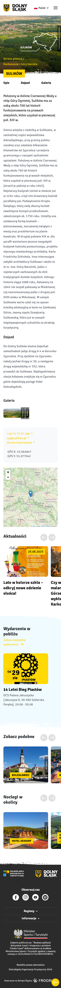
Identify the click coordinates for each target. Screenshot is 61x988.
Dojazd (25, 83)
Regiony (29, 911)
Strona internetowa (19, 442)
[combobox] (41, 8)
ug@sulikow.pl (16, 438)
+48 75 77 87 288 (18, 434)
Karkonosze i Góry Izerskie (20, 64)
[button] (56, 8)
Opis (6, 83)
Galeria (46, 83)
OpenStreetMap (45, 526)
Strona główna (12, 59)
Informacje (29, 918)
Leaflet (34, 526)
